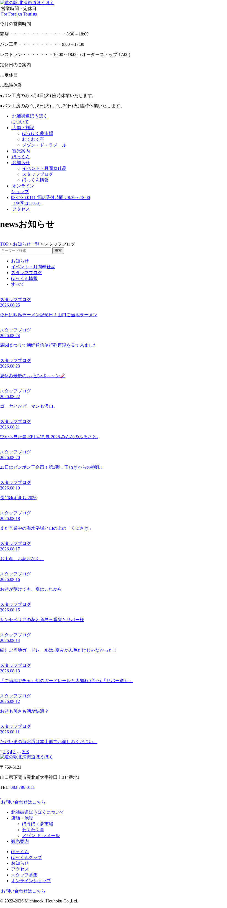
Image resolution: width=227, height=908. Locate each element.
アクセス (20, 209)
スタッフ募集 (24, 875)
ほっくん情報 (35, 180)
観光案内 (20, 151)
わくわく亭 (33, 139)
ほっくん (20, 156)
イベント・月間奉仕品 (44, 168)
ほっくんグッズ (26, 857)
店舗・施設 (22, 127)
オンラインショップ (31, 880)
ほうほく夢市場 (37, 133)
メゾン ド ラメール (41, 835)
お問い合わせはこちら (22, 802)
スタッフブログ (37, 174)
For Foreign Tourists (18, 14)
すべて (17, 284)
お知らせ (20, 162)
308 (25, 751)
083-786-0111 (23, 787)
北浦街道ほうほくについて (37, 812)
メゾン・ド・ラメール (44, 145)
